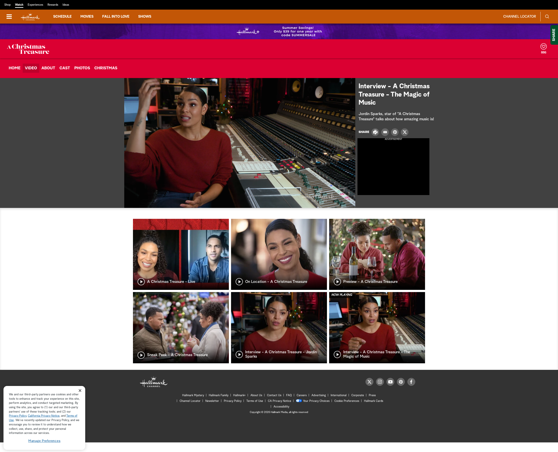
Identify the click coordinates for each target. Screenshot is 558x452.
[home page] (30, 16)
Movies (87, 16)
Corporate (357, 395)
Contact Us (274, 395)
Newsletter (212, 401)
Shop (7, 4)
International (339, 395)
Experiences (35, 4)
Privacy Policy (233, 401)
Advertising (318, 395)
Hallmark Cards (373, 401)
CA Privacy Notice (279, 401)
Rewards (53, 4)
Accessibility (281, 406)
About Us (256, 395)
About (48, 68)
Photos (82, 68)
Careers (302, 395)
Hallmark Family (218, 395)
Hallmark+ (239, 395)
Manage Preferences (44, 441)
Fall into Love (115, 16)
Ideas (66, 4)
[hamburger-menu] (9, 16)
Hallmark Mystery (193, 395)
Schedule (62, 16)
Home (14, 68)
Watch (19, 4)
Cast (65, 68)
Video (31, 68)
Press (372, 395)
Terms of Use (254, 401)
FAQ (289, 395)
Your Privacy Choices (316, 401)
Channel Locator (519, 16)
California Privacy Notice (44, 416)
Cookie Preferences (346, 401)
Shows (144, 16)
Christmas (105, 68)
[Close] (80, 390)
